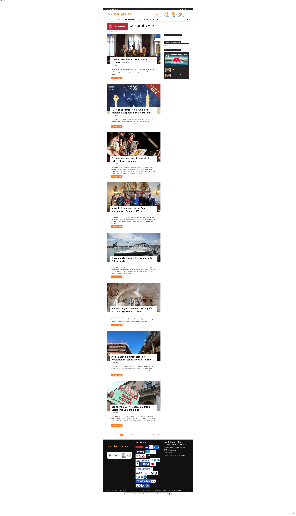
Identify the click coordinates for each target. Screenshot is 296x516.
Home (108, 31)
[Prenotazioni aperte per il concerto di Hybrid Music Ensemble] (133, 147)
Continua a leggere (117, 78)
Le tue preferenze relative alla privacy (154, 494)
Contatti (187, 490)
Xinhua (157, 19)
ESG (169, 490)
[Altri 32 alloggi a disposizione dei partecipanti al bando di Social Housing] (133, 346)
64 (124, 434)
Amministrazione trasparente (154, 490)
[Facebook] (178, 9)
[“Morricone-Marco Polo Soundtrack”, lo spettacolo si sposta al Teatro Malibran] (133, 99)
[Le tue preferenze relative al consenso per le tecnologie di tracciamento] (293, 513)
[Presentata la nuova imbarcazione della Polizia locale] (133, 247)
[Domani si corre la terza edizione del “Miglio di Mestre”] (133, 49)
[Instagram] (180, 9)
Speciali (118, 19)
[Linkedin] (183, 9)
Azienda (145, 490)
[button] (187, 20)
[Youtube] (188, 9)
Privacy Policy (174, 490)
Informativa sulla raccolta (133, 494)
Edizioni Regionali (129, 19)
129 (132, 434)
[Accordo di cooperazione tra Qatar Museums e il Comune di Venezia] (133, 197)
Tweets (166, 45)
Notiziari (110, 19)
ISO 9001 (164, 490)
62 (117, 434)
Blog (139, 19)
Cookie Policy (181, 490)
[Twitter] (185, 9)
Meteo (146, 19)
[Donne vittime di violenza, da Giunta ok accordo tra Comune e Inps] (133, 396)
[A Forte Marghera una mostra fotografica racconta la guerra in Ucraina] (133, 297)
